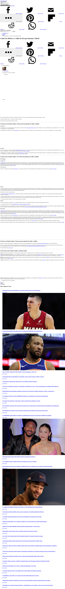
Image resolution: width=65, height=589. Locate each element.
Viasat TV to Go (41, 277)
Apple (23, 153)
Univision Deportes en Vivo (31, 127)
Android (26, 153)
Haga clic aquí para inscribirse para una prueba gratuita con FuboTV (36, 206)
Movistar (47, 257)
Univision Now (2, 162)
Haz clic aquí (34, 220)
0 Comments (3, 284)
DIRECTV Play (40, 254)
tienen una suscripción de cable (43, 243)
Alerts (2, 30)
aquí (60, 164)
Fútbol (1, 283)
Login (4, 30)
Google (14, 165)
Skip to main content (3, 0)
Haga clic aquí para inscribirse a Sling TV (8, 193)
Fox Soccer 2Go (15, 168)
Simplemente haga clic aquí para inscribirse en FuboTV (21, 204)
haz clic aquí (11, 247)
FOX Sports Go (16, 130)
